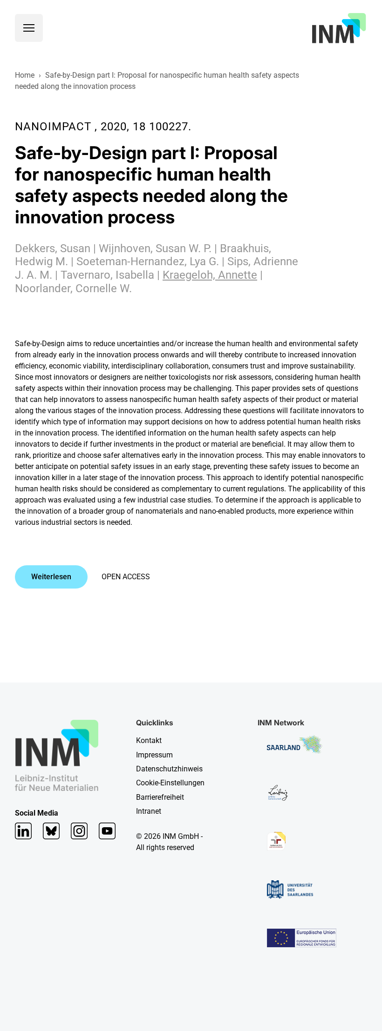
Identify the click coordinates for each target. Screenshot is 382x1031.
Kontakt (149, 740)
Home (24, 75)
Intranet (148, 811)
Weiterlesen (51, 576)
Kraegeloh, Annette (210, 274)
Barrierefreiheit (160, 797)
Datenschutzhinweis (169, 768)
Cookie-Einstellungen (170, 782)
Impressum (154, 754)
